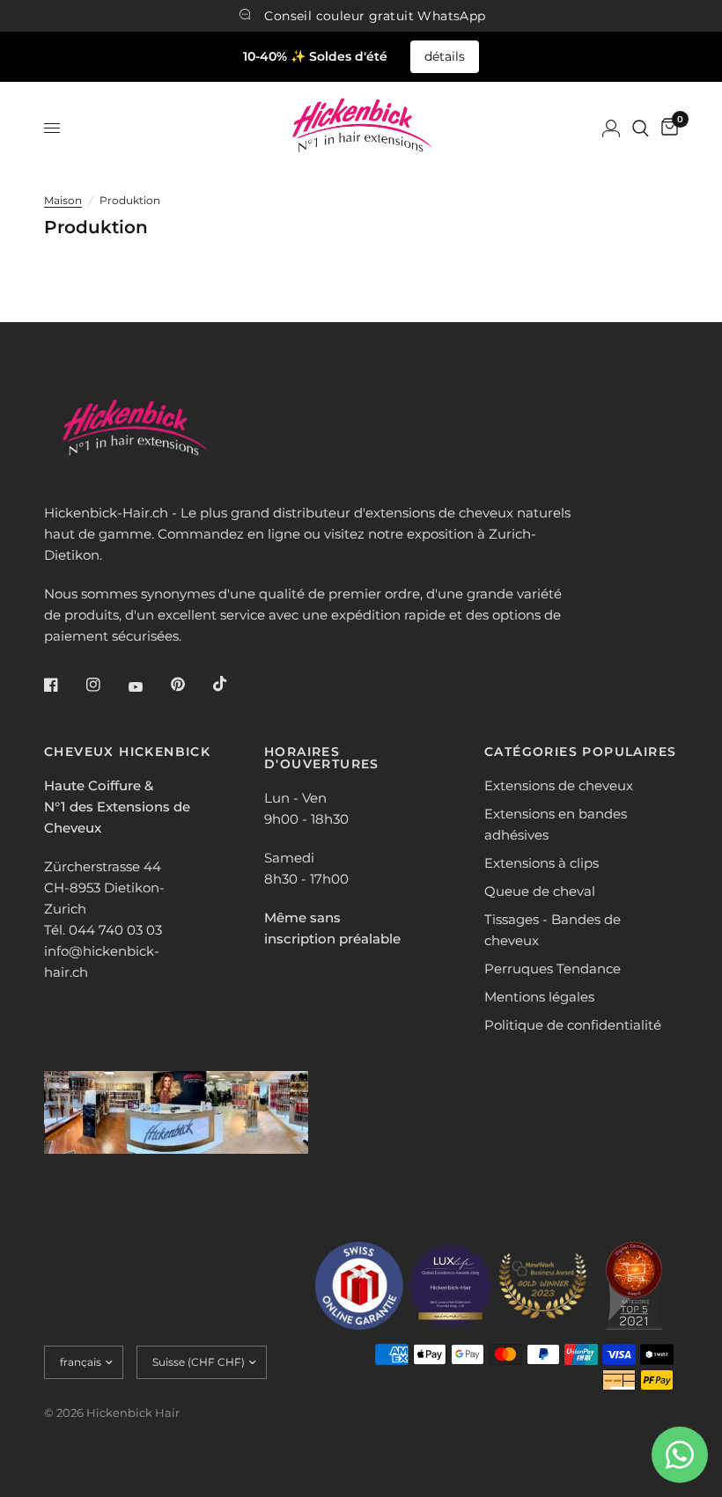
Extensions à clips (541, 863)
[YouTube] (148, 686)
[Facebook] (63, 684)
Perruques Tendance (552, 968)
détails (444, 56)
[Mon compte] (611, 128)
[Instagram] (105, 684)
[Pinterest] (190, 683)
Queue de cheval (539, 891)
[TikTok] (232, 683)
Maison (63, 200)
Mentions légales (539, 996)
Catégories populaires (580, 751)
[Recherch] (640, 128)
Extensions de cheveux (558, 785)
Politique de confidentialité (572, 1024)
